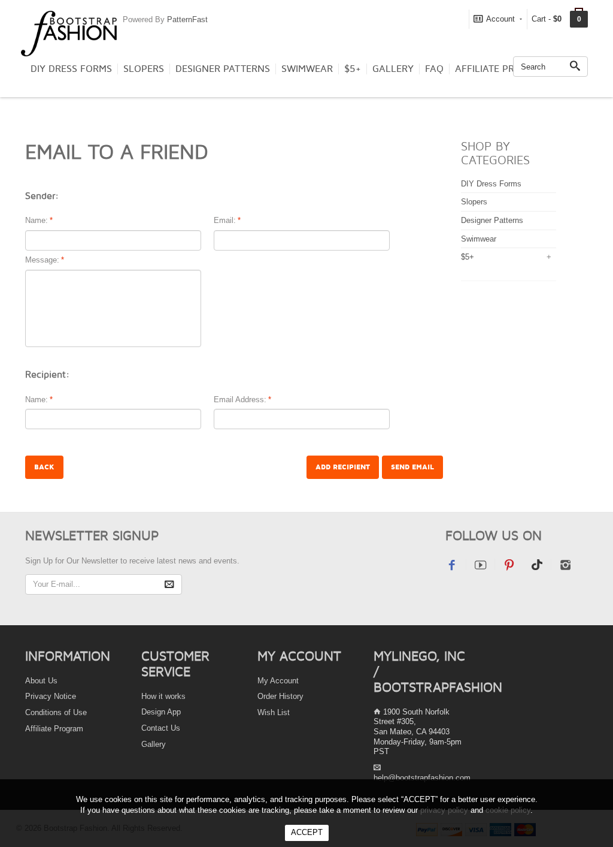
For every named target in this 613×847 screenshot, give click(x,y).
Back (44, 467)
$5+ (352, 69)
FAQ (434, 69)
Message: (42, 259)
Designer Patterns (222, 69)
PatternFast (187, 19)
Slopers (143, 69)
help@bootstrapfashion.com (422, 777)
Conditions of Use (56, 712)
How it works (163, 696)
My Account (278, 680)
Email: (225, 220)
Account (500, 18)
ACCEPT (307, 832)
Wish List (273, 712)
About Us (41, 680)
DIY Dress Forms (71, 69)
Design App (161, 711)
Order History (280, 696)
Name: (36, 220)
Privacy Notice (50, 696)
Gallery (393, 69)
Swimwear (307, 69)
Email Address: (240, 399)
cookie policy (507, 810)
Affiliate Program (501, 69)
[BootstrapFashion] (69, 32)
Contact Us (160, 728)
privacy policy (444, 810)
